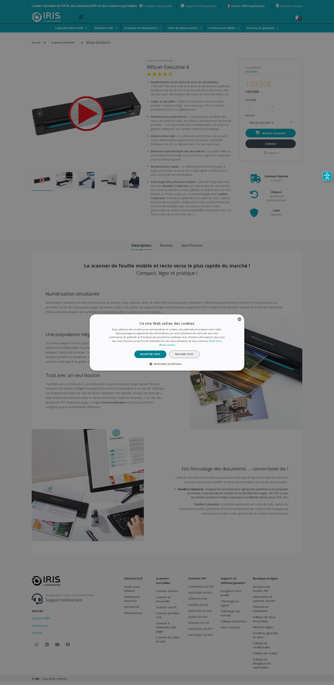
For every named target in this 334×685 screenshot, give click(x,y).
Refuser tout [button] (184, 354)
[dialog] (167, 342)
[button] (166, 364)
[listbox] (239, 319)
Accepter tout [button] (150, 354)
